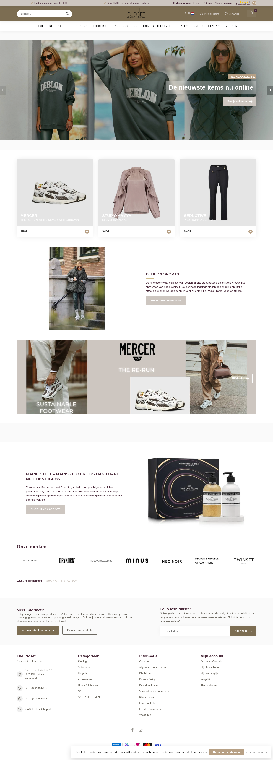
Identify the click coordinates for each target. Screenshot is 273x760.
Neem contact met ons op (38, 630)
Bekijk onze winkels (79, 630)
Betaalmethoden (149, 685)
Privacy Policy (147, 679)
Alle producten (209, 685)
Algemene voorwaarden (153, 667)
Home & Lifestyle (157, 26)
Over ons (144, 661)
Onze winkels (147, 702)
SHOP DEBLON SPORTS (166, 300)
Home (40, 26)
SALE (182, 26)
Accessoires (125, 26)
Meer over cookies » (256, 752)
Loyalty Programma (150, 708)
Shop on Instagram (62, 580)
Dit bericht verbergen (226, 752)
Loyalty (197, 3)
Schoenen (78, 26)
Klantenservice (223, 3)
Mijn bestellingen (210, 667)
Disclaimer (145, 673)
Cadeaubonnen (182, 3)
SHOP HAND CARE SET (45, 509)
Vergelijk (205, 679)
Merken (232, 26)
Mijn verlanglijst (210, 673)
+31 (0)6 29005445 (36, 687)
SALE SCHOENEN (206, 26)
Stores (208, 3)
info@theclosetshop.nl (38, 709)
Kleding (55, 26)
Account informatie (211, 661)
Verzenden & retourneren (154, 691)
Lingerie (100, 26)
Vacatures (145, 714)
